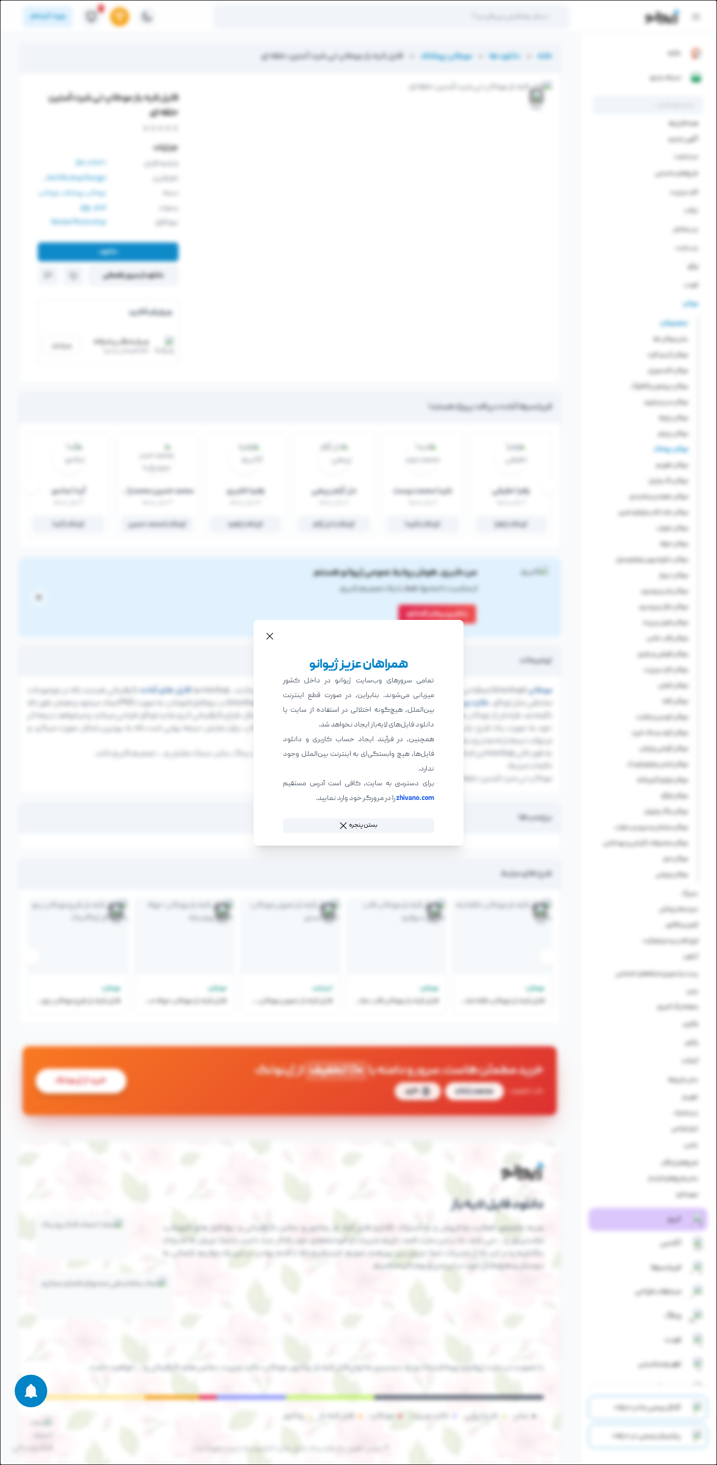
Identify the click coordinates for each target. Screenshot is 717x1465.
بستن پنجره (363, 825)
